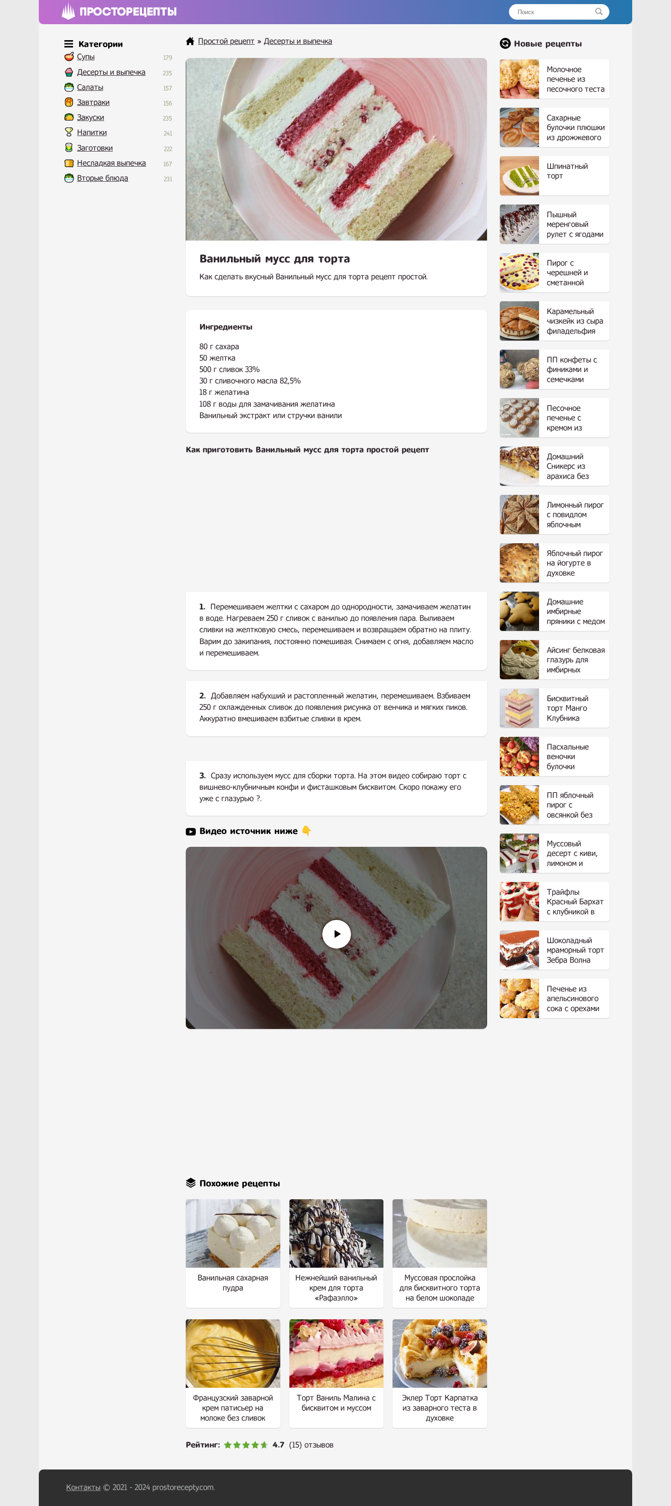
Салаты (90, 87)
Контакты (83, 1487)
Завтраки (93, 102)
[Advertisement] (336, 531)
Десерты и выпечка (111, 72)
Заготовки (95, 148)
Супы (85, 56)
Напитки (92, 132)
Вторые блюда (102, 178)
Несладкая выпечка (111, 163)
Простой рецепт (226, 41)
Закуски (90, 117)
